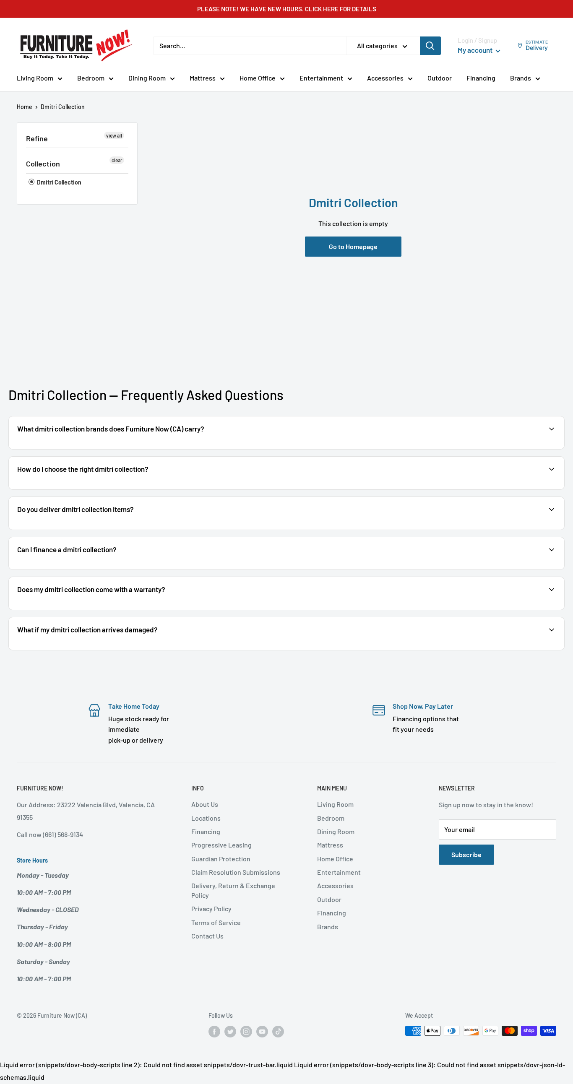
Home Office (258, 78)
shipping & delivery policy (482, 529)
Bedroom (90, 78)
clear (117, 160)
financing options (83, 569)
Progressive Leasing (221, 845)
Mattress (203, 78)
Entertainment (321, 78)
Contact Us (207, 936)
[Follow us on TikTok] (278, 1031)
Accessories (385, 78)
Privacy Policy (211, 908)
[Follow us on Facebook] (214, 1031)
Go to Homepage (353, 246)
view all (114, 135)
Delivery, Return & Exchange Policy (233, 890)
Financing (480, 78)
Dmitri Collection (58, 182)
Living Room (35, 78)
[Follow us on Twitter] (230, 1031)
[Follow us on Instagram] (246, 1031)
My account (476, 50)
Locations (206, 818)
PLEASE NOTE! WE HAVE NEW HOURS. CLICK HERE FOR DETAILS (286, 9)
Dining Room (147, 78)
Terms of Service (216, 922)
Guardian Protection (220, 859)
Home (24, 106)
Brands (520, 78)
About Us (204, 804)
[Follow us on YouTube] (262, 1031)
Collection (43, 163)
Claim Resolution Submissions (235, 872)
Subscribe (466, 854)
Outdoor (439, 78)
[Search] (430, 45)
